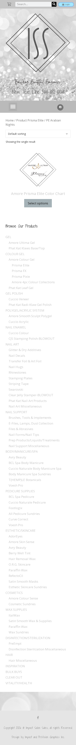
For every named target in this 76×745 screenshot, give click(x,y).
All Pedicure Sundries (24, 514)
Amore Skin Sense (21, 542)
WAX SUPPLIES (16, 609)
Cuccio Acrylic (19, 322)
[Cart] (9, 4)
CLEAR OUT (14, 677)
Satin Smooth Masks (23, 581)
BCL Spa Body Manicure (26, 463)
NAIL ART (12, 344)
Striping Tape (19, 384)
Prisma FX (19, 271)
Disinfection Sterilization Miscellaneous (37, 649)
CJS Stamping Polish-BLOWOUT (32, 338)
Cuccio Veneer (19, 299)
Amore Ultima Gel (22, 242)
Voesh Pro (16, 485)
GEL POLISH (14, 293)
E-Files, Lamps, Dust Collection (31, 423)
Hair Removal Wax (22, 559)
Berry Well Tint (19, 553)
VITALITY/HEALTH (19, 683)
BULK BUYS (14, 672)
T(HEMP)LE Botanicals (25, 480)
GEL (8, 237)
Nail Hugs (16, 367)
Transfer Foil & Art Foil (25, 361)
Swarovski (16, 389)
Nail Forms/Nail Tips (24, 434)
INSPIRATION (15, 666)
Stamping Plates (20, 378)
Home (10, 120)
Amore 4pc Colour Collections (33, 282)
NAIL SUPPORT (16, 412)
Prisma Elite (20, 265)
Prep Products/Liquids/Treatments (34, 440)
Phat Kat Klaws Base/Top (27, 248)
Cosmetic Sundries (22, 604)
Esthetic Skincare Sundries (28, 587)
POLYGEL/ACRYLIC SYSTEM (25, 310)
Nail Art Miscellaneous (25, 406)
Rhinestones (17, 372)
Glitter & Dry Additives (25, 350)
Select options (38, 203)
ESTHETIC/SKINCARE (21, 530)
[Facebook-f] (38, 717)
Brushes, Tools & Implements (30, 417)
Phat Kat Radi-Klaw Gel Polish (30, 305)
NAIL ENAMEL (16, 327)
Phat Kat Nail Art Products (28, 401)
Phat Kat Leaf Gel (21, 288)
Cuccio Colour (19, 333)
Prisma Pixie (21, 276)
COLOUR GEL (15, 254)
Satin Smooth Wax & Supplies (30, 621)
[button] (13, 107)
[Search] (54, 4)
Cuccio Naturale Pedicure (27, 502)
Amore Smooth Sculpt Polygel (30, 316)
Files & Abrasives (21, 429)
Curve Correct (18, 519)
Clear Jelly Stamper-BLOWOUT (31, 395)
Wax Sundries (19, 632)
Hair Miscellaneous (23, 660)
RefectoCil (16, 576)
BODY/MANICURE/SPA (22, 451)
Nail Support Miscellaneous (29, 446)
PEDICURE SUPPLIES (20, 491)
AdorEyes (16, 536)
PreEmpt (15, 643)
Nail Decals (17, 355)
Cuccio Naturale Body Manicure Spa (35, 468)
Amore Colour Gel (21, 259)
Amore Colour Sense (23, 598)
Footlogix (15, 508)
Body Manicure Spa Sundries (30, 474)
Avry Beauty (17, 457)
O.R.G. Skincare (19, 564)
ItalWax (14, 615)
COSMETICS (14, 593)
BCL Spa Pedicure (21, 497)
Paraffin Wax (18, 570)
